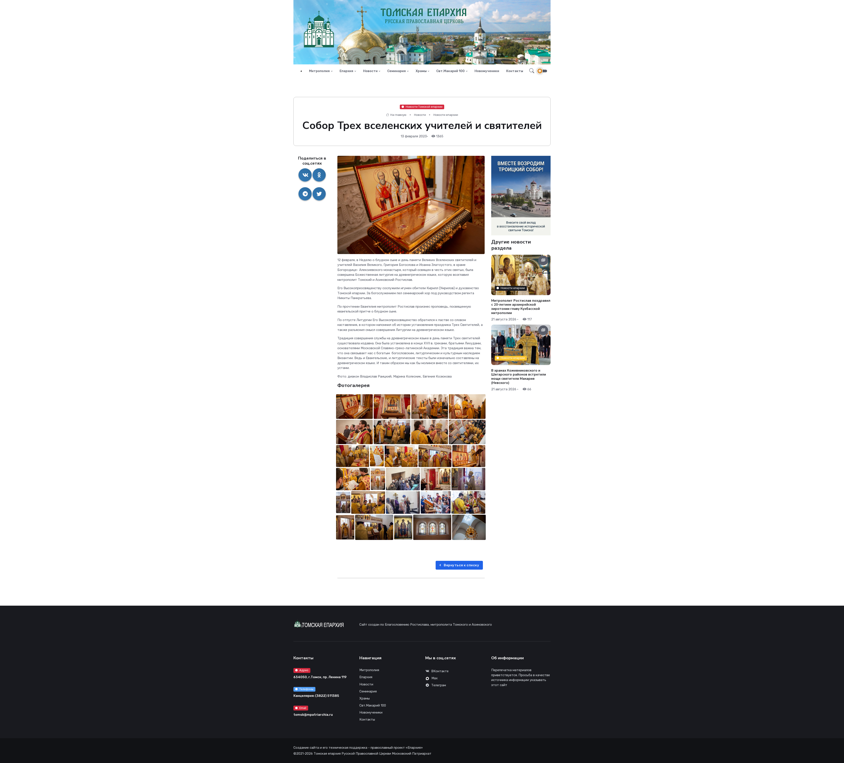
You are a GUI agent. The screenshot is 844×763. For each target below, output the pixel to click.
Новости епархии (445, 114)
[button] (530, 71)
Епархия (346, 71)
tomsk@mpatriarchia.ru (313, 715)
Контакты (514, 71)
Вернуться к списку (461, 565)
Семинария (396, 71)
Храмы (421, 71)
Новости (370, 71)
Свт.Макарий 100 (450, 71)
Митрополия (319, 71)
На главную (398, 114)
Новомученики (487, 71)
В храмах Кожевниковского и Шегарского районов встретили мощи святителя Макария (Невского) (518, 376)
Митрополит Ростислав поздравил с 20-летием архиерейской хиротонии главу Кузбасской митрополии (520, 306)
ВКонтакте (440, 671)
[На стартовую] (301, 71)
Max (434, 678)
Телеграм (438, 685)
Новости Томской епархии (424, 106)
